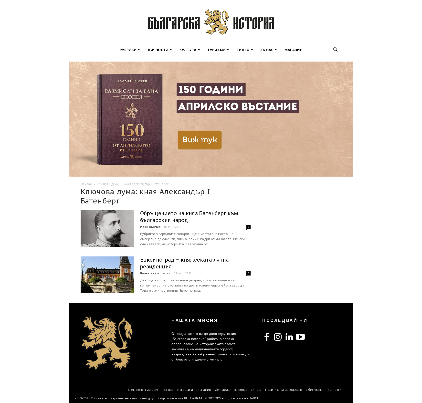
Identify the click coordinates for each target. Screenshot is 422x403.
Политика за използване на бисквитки (294, 390)
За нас (267, 49)
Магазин (293, 49)
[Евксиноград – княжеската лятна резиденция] (107, 274)
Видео (242, 49)
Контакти (334, 390)
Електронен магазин (143, 390)
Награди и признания (194, 390)
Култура (187, 49)
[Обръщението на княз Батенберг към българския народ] (107, 228)
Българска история (155, 273)
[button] (335, 50)
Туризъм (216, 49)
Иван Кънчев (150, 227)
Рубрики (128, 49)
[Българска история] (211, 22)
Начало (86, 184)
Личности (158, 49)
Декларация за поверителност (238, 390)
